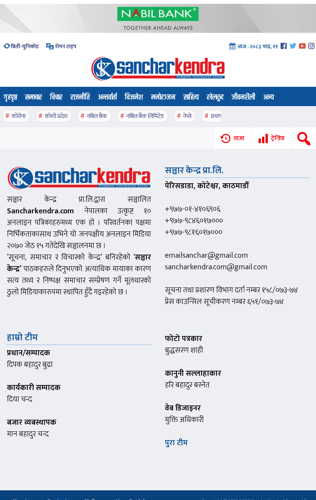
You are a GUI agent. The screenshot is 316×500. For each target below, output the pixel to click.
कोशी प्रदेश (56, 116)
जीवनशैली (243, 97)
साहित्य (191, 97)
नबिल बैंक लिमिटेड (145, 116)
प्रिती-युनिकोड (25, 46)
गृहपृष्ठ (10, 97)
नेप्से (187, 116)
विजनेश (134, 97)
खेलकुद (215, 97)
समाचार (33, 97)
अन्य (268, 97)
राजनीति (80, 97)
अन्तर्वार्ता (107, 97)
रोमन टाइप (65, 46)
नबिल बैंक (97, 116)
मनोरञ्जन (163, 97)
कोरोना (18, 116)
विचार (56, 97)
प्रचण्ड (217, 116)
